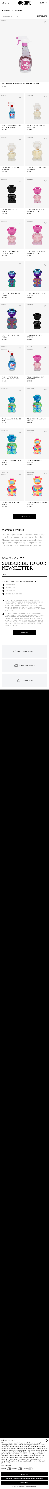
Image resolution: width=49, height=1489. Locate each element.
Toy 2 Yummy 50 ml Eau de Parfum (36, 420)
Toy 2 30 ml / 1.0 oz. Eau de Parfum (36, 127)
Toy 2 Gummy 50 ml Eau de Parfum (11, 504)
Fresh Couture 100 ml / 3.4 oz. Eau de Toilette (10, 378)
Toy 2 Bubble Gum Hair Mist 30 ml (35, 378)
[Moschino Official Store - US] (24, 3)
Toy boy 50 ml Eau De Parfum (9, 210)
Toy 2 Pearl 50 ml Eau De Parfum (36, 294)
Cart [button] (43, 3)
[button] (8, 3)
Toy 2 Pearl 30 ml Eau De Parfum (11, 294)
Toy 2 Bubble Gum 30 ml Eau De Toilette (36, 210)
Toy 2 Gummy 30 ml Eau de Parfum (36, 462)
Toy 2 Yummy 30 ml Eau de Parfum (11, 420)
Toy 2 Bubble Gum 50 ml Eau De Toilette (10, 252)
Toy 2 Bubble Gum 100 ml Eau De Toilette (36, 252)
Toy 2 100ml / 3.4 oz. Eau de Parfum (36, 168)
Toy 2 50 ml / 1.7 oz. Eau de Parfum (11, 168)
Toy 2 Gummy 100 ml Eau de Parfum (37, 504)
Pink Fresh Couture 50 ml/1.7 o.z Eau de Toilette (20, 84)
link (12, 610)
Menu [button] (4, 3)
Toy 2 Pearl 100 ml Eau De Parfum (11, 336)
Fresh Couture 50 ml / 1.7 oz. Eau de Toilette (11, 127)
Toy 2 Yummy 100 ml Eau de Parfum (12, 462)
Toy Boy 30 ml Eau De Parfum (35, 336)
